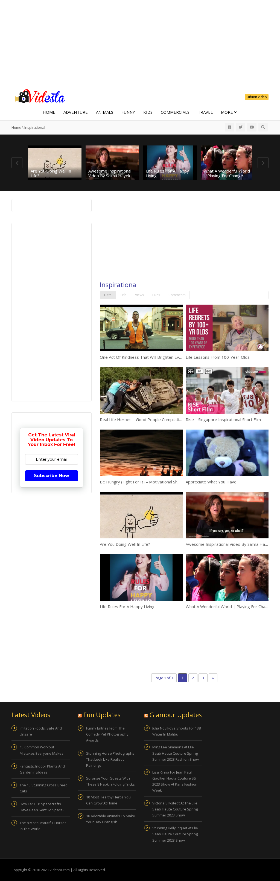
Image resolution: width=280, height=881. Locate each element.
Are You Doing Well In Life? (51, 173)
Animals (104, 112)
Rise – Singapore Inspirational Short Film (223, 419)
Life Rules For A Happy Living (167, 173)
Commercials (175, 112)
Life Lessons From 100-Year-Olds (218, 357)
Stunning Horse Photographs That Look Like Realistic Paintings (110, 759)
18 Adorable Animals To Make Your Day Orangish (110, 818)
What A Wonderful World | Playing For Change (227, 173)
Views (139, 295)
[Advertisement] (140, 43)
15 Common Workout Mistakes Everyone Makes (41, 750)
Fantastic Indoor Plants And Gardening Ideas (42, 769)
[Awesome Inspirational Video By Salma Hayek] (112, 162)
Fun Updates (102, 714)
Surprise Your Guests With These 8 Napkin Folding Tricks (110, 781)
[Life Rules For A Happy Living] (170, 162)
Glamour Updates (176, 714)
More (227, 112)
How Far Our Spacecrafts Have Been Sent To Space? (42, 806)
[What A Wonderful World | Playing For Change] (228, 162)
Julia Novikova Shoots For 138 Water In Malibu (176, 731)
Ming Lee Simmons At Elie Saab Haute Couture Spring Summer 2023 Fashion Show (175, 753)
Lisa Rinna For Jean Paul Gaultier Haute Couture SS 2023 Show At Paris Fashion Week (174, 781)
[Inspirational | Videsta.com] (38, 95)
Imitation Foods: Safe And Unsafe (41, 731)
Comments (176, 295)
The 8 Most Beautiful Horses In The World (43, 825)
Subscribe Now (51, 475)
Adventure (75, 112)
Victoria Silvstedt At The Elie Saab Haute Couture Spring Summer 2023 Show (175, 809)
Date (108, 295)
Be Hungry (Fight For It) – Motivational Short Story (147, 482)
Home (49, 112)
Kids (148, 112)
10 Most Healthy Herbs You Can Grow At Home (108, 800)
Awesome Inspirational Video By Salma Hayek (109, 173)
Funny (128, 112)
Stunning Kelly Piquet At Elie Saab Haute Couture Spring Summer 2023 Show (175, 833)
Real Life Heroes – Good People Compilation (142, 419)
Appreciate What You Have (211, 482)
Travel (205, 112)
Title (123, 295)
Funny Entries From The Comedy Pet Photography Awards (107, 734)
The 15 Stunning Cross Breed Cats (44, 788)
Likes (156, 295)
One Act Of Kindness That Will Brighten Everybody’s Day (153, 357)
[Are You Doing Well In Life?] (54, 162)
